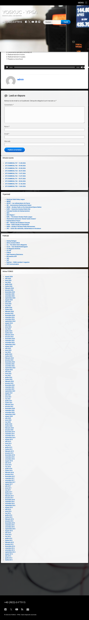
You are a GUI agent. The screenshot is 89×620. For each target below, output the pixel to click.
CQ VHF (9, 250)
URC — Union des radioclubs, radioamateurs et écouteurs (24, 228)
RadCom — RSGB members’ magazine (18, 262)
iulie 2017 (8, 486)
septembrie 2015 (10, 529)
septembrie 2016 (10, 505)
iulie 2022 (8, 371)
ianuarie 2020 (9, 430)
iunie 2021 (8, 397)
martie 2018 (8, 470)
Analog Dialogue (11, 241)
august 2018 (9, 461)
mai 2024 (8, 329)
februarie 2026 (9, 288)
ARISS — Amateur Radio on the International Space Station (24, 207)
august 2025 (9, 300)
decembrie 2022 (10, 362)
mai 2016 (8, 513)
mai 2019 (8, 445)
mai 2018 (8, 466)
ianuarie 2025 (9, 313)
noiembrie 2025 (9, 294)
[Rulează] (7, 67)
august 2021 (9, 393)
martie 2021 (8, 402)
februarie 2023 (9, 358)
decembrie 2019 (10, 432)
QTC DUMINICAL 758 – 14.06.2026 (15, 186)
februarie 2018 (9, 472)
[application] (44, 67)
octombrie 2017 (10, 480)
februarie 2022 (9, 381)
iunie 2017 (8, 488)
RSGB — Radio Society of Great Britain (18, 224)
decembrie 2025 (10, 292)
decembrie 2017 (10, 476)
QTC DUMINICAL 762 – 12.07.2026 (15, 176)
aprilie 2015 (8, 538)
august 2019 (9, 439)
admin (20, 79)
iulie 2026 (8, 278)
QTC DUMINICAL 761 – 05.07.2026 (15, 178)
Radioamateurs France (13, 221)
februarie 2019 (9, 451)
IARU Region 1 (11, 215)
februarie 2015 (9, 542)
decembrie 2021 (10, 385)
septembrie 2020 (10, 414)
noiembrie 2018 (9, 457)
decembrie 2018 (10, 455)
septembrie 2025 (10, 298)
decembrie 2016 (10, 499)
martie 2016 (8, 517)
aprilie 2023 (8, 354)
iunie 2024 (8, 327)
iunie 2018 (8, 465)
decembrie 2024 (10, 315)
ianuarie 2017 (9, 498)
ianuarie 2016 (9, 521)
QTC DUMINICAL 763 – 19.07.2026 (15, 173)
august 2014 (9, 554)
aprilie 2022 (8, 377)
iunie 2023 (8, 350)
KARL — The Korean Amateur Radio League (19, 217)
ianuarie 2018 (9, 474)
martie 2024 (8, 333)
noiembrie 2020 (9, 410)
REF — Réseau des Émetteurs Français (18, 222)
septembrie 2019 (10, 437)
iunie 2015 (8, 534)
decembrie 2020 (10, 408)
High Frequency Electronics (15, 254)
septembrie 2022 (10, 368)
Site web (7, 141)
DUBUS (9, 252)
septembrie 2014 (10, 552)
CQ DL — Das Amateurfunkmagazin (17, 246)
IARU (8, 213)
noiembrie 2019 (9, 433)
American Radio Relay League (16, 199)
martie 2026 (8, 286)
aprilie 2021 (8, 401)
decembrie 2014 (10, 546)
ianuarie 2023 (9, 360)
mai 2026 (8, 282)
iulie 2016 (8, 509)
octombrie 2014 (10, 550)
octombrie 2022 (10, 366)
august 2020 (9, 416)
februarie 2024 (9, 335)
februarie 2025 (9, 311)
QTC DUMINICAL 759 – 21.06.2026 (15, 184)
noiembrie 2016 (9, 501)
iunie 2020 (8, 420)
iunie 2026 (8, 280)
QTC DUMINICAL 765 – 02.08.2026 (15, 168)
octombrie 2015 (10, 527)
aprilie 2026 (8, 284)
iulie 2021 (8, 395)
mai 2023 (8, 352)
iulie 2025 (8, 302)
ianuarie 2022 (9, 383)
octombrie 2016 (10, 503)
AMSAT (9, 201)
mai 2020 (8, 422)
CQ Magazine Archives (13, 248)
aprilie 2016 (8, 515)
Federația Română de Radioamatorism (18, 211)
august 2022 (9, 369)
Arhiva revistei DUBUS (13, 243)
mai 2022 (8, 375)
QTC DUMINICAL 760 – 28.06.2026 (15, 181)
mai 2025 (8, 305)
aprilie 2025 (8, 307)
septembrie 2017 (10, 482)
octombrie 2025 (10, 296)
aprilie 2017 (8, 492)
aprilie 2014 (8, 558)
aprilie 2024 (8, 331)
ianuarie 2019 (9, 453)
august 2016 (9, 507)
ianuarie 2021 (9, 406)
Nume (7, 126)
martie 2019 (8, 449)
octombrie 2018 (10, 459)
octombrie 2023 (10, 342)
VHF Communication (13, 264)
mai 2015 (8, 536)
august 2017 (9, 484)
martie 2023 (8, 356)
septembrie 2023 (10, 344)
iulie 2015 (8, 532)
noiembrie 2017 (9, 478)
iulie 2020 (8, 418)
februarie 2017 (9, 496)
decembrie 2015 (10, 523)
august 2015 (9, 531)
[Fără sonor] (82, 67)
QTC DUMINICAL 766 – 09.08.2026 (15, 165)
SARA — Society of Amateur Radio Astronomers (21, 226)
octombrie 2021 (10, 389)
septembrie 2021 (10, 391)
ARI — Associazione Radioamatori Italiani (19, 205)
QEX (8, 258)
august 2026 (9, 276)
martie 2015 (8, 540)
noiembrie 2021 (9, 387)
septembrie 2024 (10, 321)
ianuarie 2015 (9, 544)
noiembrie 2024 (9, 317)
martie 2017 (8, 494)
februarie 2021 (9, 404)
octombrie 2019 (10, 435)
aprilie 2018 (8, 468)
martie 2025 (8, 309)
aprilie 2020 (8, 424)
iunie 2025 (8, 304)
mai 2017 (8, 490)
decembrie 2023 (10, 338)
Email (6, 134)
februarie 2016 (9, 519)
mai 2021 (8, 399)
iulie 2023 (8, 348)
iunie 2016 (8, 511)
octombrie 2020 (10, 412)
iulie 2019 (8, 441)
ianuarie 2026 (9, 290)
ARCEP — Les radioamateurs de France (18, 203)
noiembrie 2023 (9, 340)
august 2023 (9, 346)
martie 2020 (8, 426)
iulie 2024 (8, 325)
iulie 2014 (8, 556)
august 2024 (9, 323)
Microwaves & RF (12, 256)
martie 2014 (8, 560)
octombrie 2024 (10, 319)
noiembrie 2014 (9, 548)
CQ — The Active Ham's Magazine (17, 245)
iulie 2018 (8, 463)
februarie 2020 (9, 428)
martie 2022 (8, 379)
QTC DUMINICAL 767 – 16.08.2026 (15, 163)
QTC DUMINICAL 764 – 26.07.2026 (15, 171)
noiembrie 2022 (9, 364)
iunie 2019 (8, 443)
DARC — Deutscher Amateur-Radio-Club (18, 209)
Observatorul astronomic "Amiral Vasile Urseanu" (21, 219)
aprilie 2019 (8, 447)
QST (8, 260)
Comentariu (9, 105)
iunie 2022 (8, 373)
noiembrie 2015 (9, 525)
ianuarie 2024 (9, 336)
